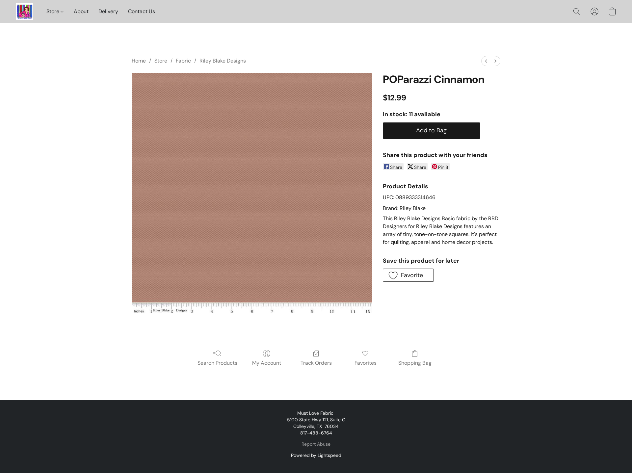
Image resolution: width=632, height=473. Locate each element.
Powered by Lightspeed (316, 455)
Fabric (183, 60)
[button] (24, 11)
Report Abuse (316, 444)
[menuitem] (486, 61)
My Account (266, 362)
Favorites (366, 362)
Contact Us (141, 11)
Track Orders (316, 362)
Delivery (108, 11)
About (81, 11)
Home (139, 60)
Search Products (217, 362)
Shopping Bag (415, 362)
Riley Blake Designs (222, 60)
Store (53, 11)
